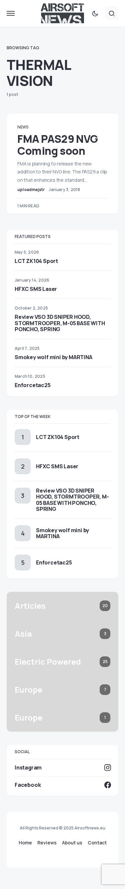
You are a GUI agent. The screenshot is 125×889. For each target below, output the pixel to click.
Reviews (47, 842)
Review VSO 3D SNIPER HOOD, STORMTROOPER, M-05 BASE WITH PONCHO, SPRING (60, 323)
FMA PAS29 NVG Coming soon (57, 144)
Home (25, 842)
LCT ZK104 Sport (36, 261)
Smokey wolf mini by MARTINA (53, 357)
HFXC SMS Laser (36, 289)
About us (72, 842)
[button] (10, 13)
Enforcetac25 (33, 385)
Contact (97, 842)
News (22, 127)
